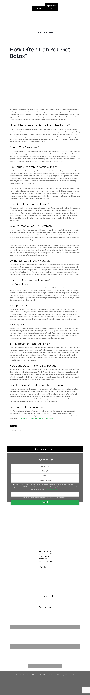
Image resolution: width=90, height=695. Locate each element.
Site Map (43, 675)
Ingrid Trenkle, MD (68, 675)
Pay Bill (38, 8)
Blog (20, 430)
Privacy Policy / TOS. (52, 489)
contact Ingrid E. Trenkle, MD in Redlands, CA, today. (35, 418)
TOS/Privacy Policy (54, 675)
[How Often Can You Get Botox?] (45, 107)
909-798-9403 (45, 32)
